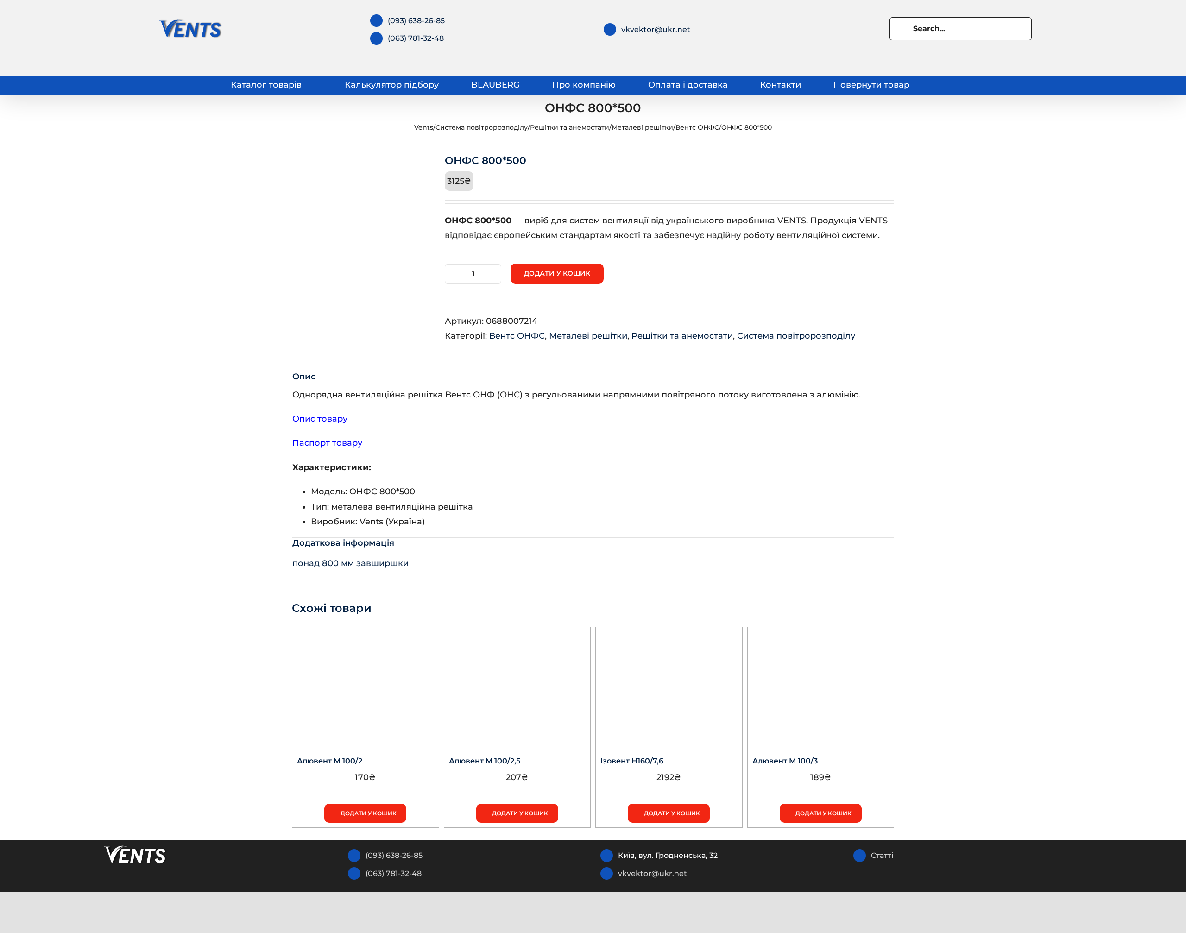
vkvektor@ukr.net (655, 29)
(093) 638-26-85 (416, 20)
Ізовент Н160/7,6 (631, 760)
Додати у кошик (557, 273)
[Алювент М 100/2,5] (517, 685)
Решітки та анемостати (569, 127)
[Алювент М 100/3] (821, 685)
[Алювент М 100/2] (365, 685)
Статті (882, 855)
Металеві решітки (642, 127)
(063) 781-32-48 (416, 38)
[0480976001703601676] (361, 224)
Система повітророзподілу (481, 127)
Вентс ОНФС (697, 127)
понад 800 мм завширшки (350, 563)
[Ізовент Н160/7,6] (669, 685)
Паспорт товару (327, 443)
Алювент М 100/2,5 (484, 760)
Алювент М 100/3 (785, 760)
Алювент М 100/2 (329, 760)
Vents (423, 127)
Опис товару (319, 419)
